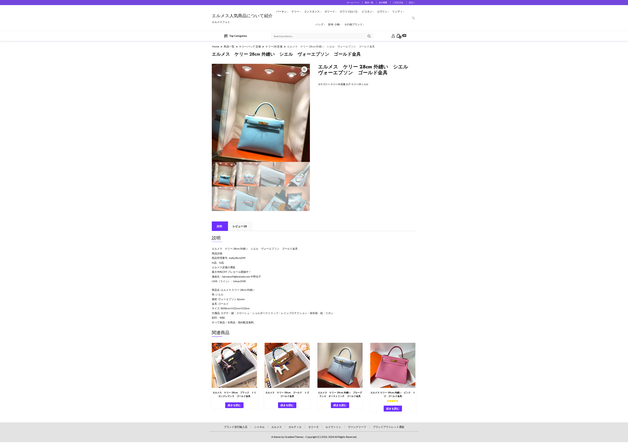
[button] (304, 69)
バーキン (281, 11)
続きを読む (234, 405)
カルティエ (295, 426)
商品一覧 (369, 2)
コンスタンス (312, 11)
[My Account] (393, 35)
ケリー (295, 11)
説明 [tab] (219, 226)
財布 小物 (334, 24)
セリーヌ (313, 426)
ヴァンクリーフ (357, 426)
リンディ (397, 11)
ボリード (329, 11)
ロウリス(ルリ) (348, 11)
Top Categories (238, 35)
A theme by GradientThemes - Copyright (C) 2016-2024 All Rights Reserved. (314, 436)
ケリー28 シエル (359, 84)
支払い (412, 2)
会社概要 (383, 2)
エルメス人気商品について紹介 (242, 16)
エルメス (276, 426)
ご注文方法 (398, 2)
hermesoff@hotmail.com (236, 276)
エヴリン (382, 11)
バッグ (319, 24)
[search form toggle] (413, 18)
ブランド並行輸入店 (235, 426)
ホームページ (353, 2)
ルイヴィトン (333, 426)
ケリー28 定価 (338, 84)
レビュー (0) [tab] (240, 226)
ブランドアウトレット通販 (388, 426)
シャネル (259, 426)
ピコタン (367, 11)
